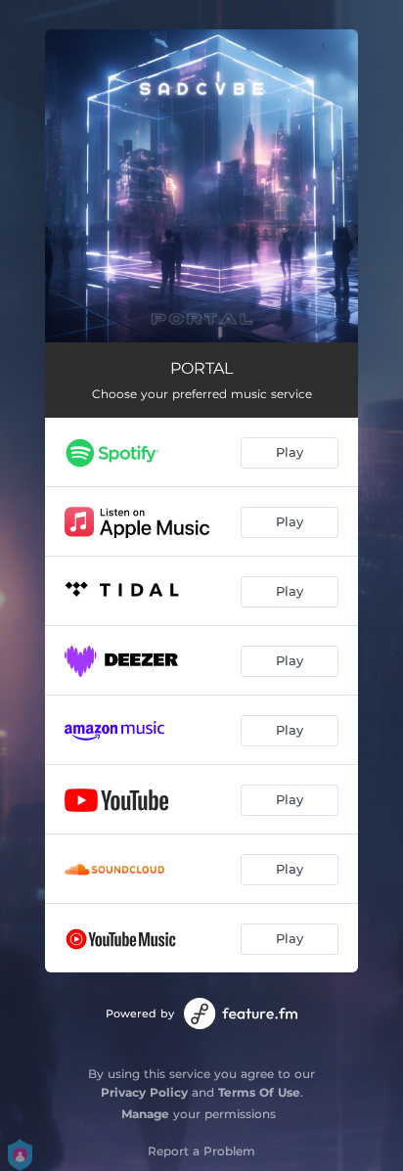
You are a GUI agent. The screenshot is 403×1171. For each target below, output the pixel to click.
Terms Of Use (259, 1092)
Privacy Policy (144, 1092)
